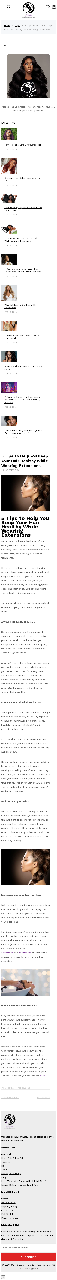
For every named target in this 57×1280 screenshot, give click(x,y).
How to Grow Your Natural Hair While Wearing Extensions (21, 239)
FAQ (3, 1177)
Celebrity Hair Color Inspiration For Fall (22, 179)
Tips (17, 25)
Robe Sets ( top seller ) (14, 1158)
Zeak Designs (30, 1268)
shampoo (8, 952)
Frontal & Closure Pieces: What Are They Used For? (23, 337)
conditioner (25, 952)
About (4, 1169)
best (42, 1075)
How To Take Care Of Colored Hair (22, 144)
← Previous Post (10, 1097)
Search (5, 1198)
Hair (3, 1166)
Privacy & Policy (9, 1218)
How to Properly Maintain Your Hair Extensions (23, 208)
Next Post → (43, 1097)
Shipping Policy (9, 1206)
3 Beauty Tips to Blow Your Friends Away (23, 367)
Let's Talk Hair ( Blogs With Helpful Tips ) (23, 1181)
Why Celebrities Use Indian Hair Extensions (20, 306)
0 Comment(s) (11, 470)
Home (7, 25)
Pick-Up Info (7, 1214)
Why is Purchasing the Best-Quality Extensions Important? (23, 431)
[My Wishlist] (48, 7)
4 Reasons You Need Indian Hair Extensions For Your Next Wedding (22, 270)
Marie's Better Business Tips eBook (20, 1185)
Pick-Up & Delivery (11, 1173)
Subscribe (28, 1257)
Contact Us (7, 1210)
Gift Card (6, 1154)
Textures (5, 1162)
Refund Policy (8, 1202)
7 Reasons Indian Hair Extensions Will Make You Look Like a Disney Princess (22, 400)
